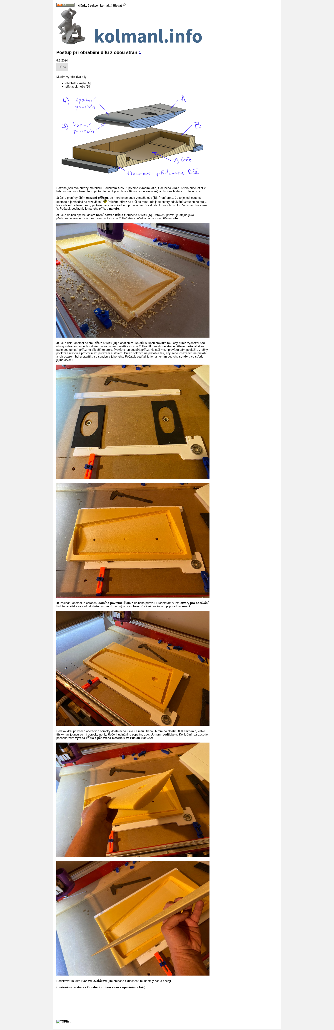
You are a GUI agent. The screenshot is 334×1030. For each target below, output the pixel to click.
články (82, 5)
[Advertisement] (139, 999)
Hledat (118, 5)
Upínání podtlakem (164, 734)
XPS (121, 188)
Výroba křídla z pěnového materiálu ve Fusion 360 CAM (114, 738)
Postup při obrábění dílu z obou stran (96, 52)
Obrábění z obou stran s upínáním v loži (115, 987)
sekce (94, 5)
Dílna (62, 67)
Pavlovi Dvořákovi (94, 981)
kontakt (105, 5)
